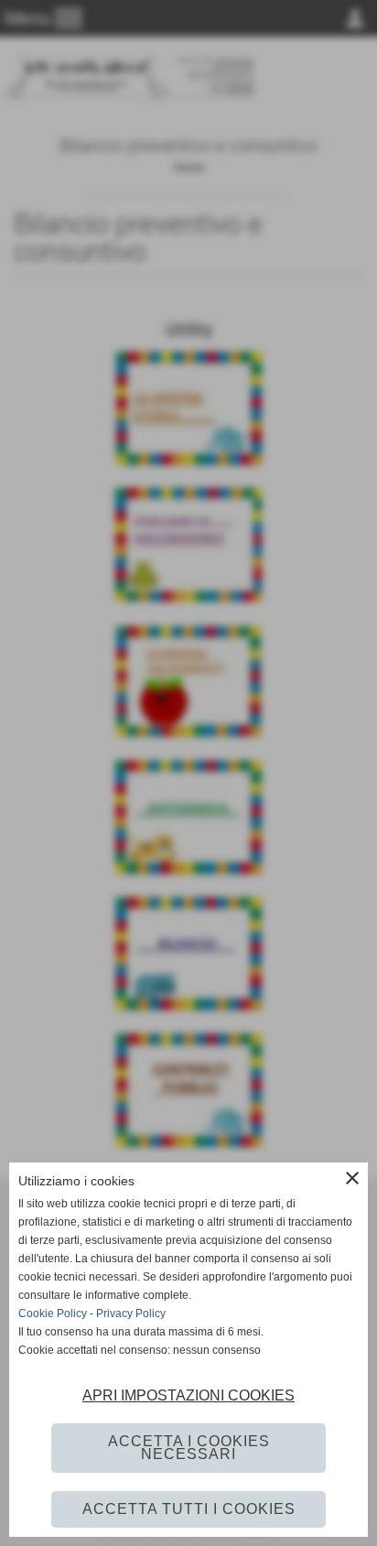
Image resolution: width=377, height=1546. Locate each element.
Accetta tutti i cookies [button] (189, 1509)
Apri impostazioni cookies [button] (188, 1395)
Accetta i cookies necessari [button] (189, 1447)
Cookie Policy (52, 1313)
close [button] (352, 1178)
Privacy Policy (131, 1313)
